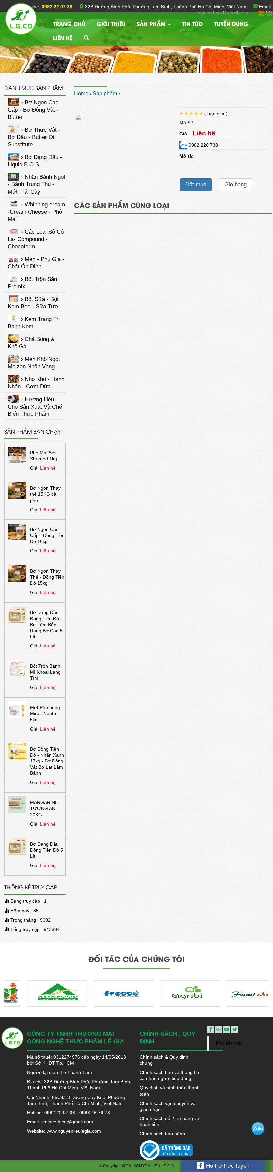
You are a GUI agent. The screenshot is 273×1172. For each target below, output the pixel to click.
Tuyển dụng (231, 23)
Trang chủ (69, 23)
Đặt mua (195, 184)
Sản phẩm (152, 23)
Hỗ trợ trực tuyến (226, 1166)
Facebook (229, 1043)
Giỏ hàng (235, 184)
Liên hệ (62, 37)
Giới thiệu (111, 23)
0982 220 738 (202, 145)
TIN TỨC (192, 23)
